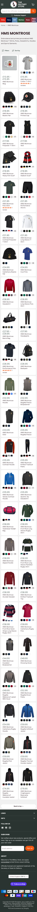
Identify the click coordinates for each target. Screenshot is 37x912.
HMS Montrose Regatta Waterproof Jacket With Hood (9, 696)
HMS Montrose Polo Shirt (8, 205)
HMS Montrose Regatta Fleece (26, 434)
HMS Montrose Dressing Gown (26, 662)
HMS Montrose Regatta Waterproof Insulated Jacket (8, 794)
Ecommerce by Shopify (21, 908)
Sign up (30, 848)
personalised (5, 862)
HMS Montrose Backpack (26, 367)
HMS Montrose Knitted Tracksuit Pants (27, 465)
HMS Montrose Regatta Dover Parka (26, 695)
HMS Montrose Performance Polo (9, 367)
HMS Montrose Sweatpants (26, 335)
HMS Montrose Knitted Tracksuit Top (27, 597)
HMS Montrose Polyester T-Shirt (9, 145)
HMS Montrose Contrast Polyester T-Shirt (9, 240)
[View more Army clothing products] (3, 20)
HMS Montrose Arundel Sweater (9, 596)
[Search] (33, 11)
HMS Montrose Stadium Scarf (26, 175)
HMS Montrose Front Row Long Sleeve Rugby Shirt (26, 530)
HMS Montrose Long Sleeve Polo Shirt (27, 304)
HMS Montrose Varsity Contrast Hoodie (8, 497)
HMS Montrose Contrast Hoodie (8, 464)
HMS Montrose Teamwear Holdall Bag (9, 529)
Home (3, 25)
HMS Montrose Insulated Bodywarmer (8, 663)
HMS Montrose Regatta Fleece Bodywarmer (26, 402)
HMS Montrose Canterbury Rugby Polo (27, 629)
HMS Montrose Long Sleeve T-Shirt (26, 240)
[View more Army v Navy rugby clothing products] (34, 20)
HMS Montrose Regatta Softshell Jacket (27, 729)
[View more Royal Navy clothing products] (9, 20)
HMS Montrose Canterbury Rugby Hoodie (9, 729)
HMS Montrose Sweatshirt (8, 303)
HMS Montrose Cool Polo (26, 271)
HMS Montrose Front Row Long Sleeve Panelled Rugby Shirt (26, 564)
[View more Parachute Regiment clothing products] (28, 20)
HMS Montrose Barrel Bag (8, 337)
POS (9, 908)
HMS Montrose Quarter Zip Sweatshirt (26, 497)
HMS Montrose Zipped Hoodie (8, 562)
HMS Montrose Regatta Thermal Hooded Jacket (27, 761)
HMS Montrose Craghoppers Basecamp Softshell (26, 794)
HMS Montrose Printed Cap (26, 114)
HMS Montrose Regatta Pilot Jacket (8, 761)
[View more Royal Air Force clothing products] (14, 20)
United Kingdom (17, 876)
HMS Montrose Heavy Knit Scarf (9, 175)
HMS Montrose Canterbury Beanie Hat (9, 272)
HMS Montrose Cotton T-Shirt (26, 80)
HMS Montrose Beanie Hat (8, 114)
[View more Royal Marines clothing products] (21, 20)
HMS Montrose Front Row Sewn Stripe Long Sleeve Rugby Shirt (9, 630)
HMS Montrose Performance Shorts (26, 206)
